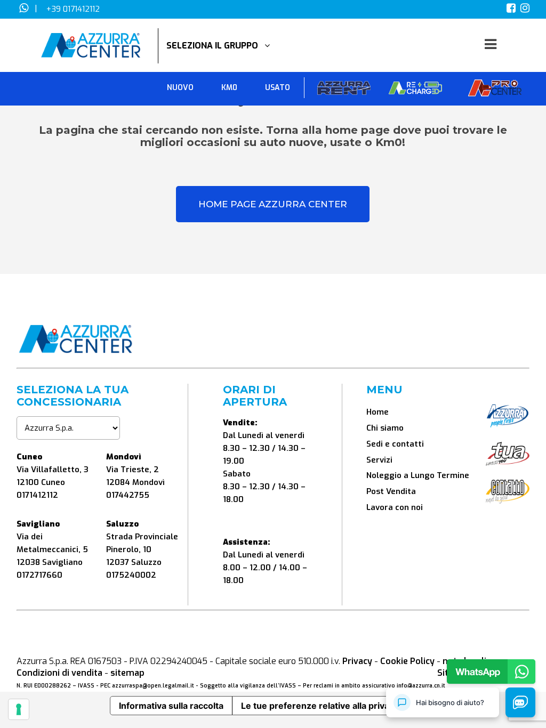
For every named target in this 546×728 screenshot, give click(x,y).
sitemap (127, 672)
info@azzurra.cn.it (421, 685)
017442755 (127, 495)
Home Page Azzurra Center (272, 204)
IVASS (86, 685)
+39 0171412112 (73, 9)
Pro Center (494, 90)
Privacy (357, 661)
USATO (277, 88)
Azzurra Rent (344, 90)
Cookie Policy (407, 661)
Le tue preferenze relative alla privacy (320, 705)
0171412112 (37, 495)
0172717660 (39, 575)
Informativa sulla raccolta (171, 705)
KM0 (229, 88)
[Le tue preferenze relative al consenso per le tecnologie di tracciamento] (19, 709)
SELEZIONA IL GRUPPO (215, 45)
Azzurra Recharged (415, 90)
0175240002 (131, 575)
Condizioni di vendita (59, 672)
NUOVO (180, 88)
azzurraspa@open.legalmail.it (153, 685)
